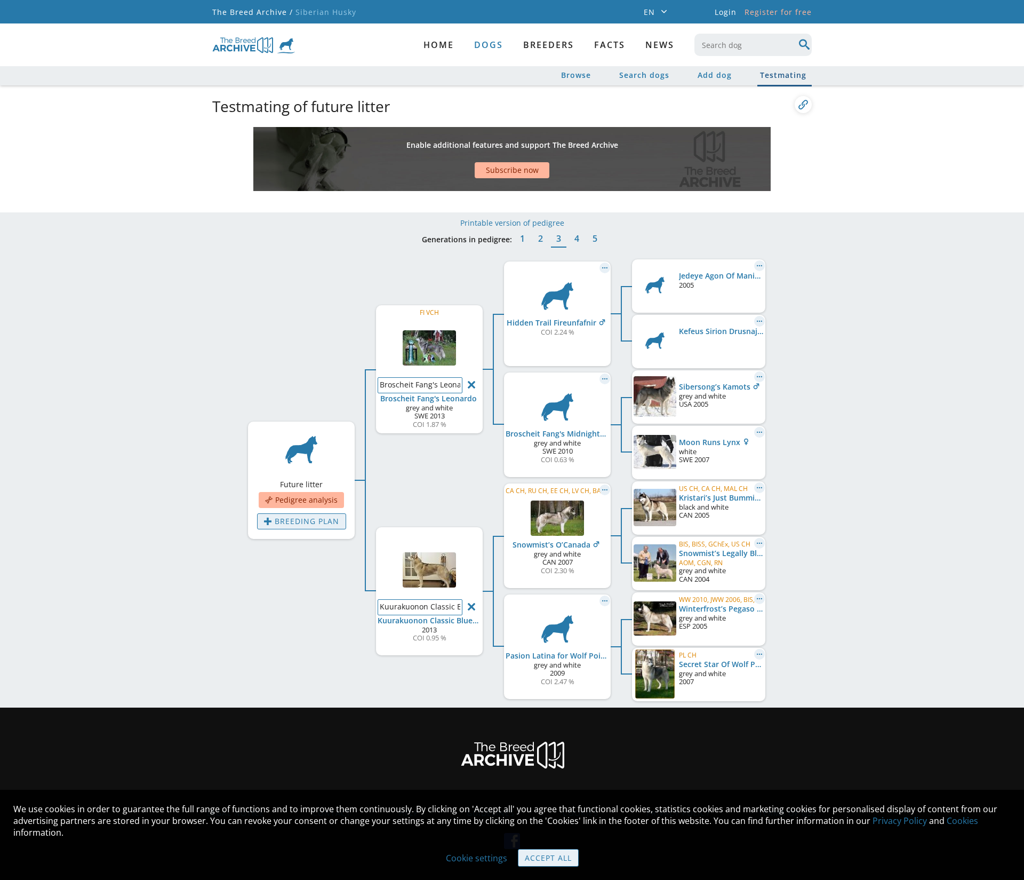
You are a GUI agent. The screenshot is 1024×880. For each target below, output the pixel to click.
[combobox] (753, 45)
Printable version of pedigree (512, 223)
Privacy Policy (900, 821)
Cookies (962, 821)
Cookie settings (476, 858)
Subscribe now (512, 170)
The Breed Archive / (252, 12)
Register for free (778, 12)
